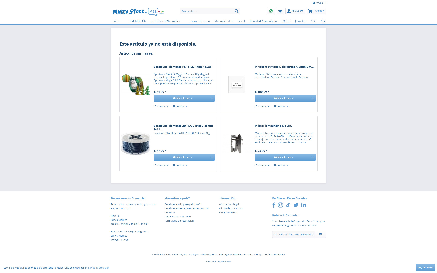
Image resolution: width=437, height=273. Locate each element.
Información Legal (228, 204)
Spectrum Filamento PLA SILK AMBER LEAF (183, 67)
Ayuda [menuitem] (319, 2)
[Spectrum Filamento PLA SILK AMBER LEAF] (135, 84)
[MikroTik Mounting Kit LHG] (236, 143)
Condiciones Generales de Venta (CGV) (186, 208)
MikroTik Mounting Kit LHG (273, 126)
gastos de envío (202, 254)
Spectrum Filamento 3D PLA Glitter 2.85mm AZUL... (183, 127)
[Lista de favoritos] (280, 11)
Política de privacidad (230, 208)
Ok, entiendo (425, 267)
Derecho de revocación (178, 216)
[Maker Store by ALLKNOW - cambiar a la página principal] (138, 12)
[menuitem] (210, 11)
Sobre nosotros (227, 212)
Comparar (163, 106)
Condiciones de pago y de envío (183, 204)
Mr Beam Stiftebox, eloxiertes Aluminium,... (285, 67)
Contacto (170, 212)
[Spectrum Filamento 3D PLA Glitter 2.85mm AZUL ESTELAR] (135, 143)
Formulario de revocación (179, 220)
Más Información (99, 267)
